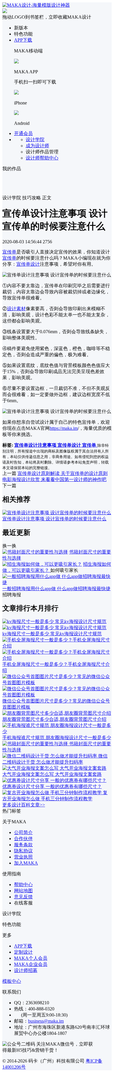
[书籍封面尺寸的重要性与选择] (35, 551)
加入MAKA (26, 863)
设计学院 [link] (11, 197)
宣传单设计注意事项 (36, 445)
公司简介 (23, 832)
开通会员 (23, 133)
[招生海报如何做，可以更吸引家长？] (42, 564)
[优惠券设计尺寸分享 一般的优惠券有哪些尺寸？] (54, 780)
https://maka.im (64, 428)
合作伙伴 (23, 838)
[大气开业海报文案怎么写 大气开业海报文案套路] (54, 768)
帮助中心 (23, 884)
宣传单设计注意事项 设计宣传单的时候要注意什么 (54, 518)
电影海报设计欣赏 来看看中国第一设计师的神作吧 (54, 479)
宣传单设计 (28, 264)
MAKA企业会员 (30, 964)
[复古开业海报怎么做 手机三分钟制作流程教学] (52, 792)
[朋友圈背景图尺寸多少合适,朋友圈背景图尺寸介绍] (56, 713)
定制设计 (23, 952)
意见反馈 (23, 896)
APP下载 (23, 40)
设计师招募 (25, 970)
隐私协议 (23, 850)
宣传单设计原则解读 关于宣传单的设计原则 (63, 473)
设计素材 (16, 308)
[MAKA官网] (36, 5)
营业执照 (23, 856)
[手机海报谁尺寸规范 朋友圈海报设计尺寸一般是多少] (57, 731)
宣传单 (9, 251)
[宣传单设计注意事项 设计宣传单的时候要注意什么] (56, 512)
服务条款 (23, 844)
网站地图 (23, 890)
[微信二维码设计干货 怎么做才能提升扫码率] (50, 755)
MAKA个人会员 (30, 958)
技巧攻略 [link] (31, 197)
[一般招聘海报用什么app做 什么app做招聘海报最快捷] (57, 582)
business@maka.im (46, 1021)
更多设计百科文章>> (23, 804)
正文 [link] (46, 197)
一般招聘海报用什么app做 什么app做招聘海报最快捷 (56, 588)
